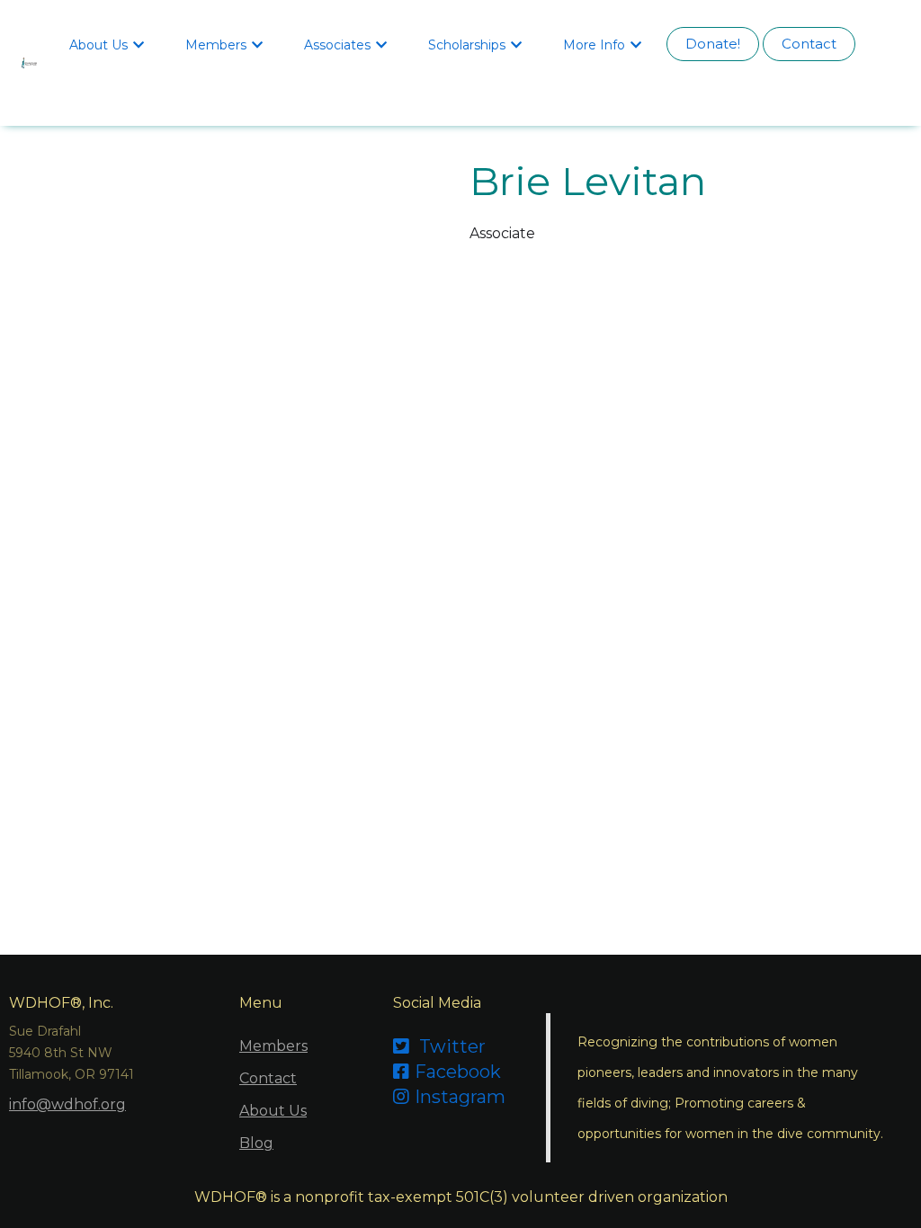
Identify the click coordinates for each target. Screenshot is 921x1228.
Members (273, 1045)
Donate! (712, 43)
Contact (809, 43)
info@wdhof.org (67, 1104)
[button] (109, 44)
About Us (273, 1110)
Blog (256, 1143)
